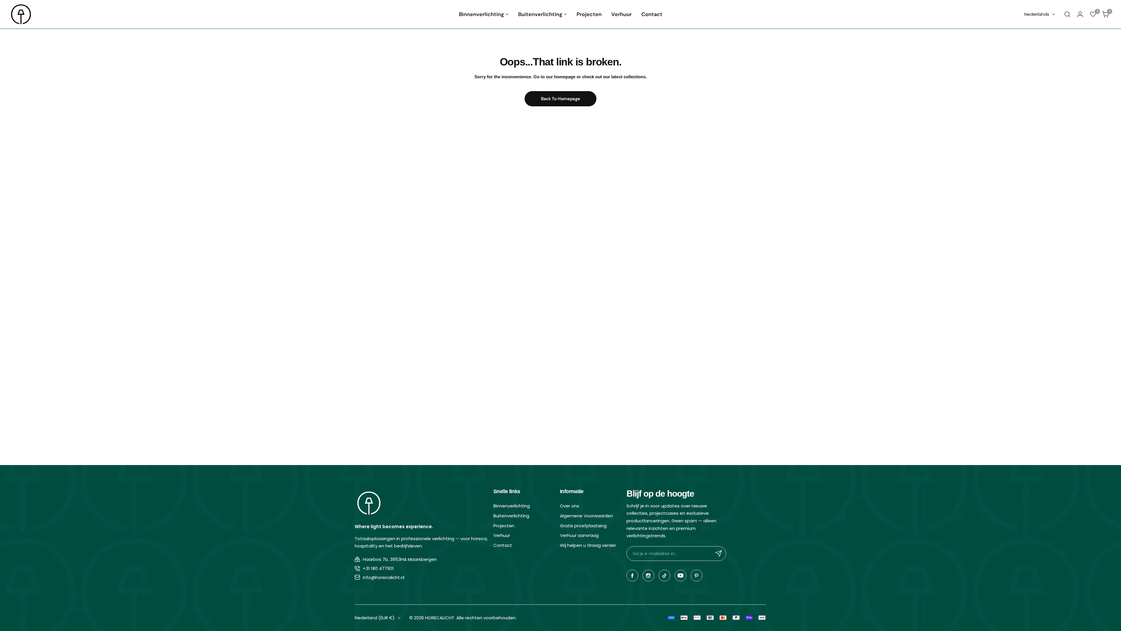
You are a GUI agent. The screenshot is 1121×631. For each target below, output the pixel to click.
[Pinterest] (696, 575)
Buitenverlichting (511, 516)
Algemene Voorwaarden (586, 516)
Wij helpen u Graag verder (588, 545)
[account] (1080, 14)
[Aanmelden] (718, 553)
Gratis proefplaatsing (583, 526)
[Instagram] (648, 575)
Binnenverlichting (511, 506)
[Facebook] (632, 575)
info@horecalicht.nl (383, 577)
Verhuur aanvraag (579, 535)
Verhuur (501, 535)
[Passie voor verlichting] (21, 14)
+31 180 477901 (378, 568)
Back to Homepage (560, 99)
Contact (502, 545)
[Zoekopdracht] (1067, 14)
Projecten (503, 526)
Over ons (569, 506)
